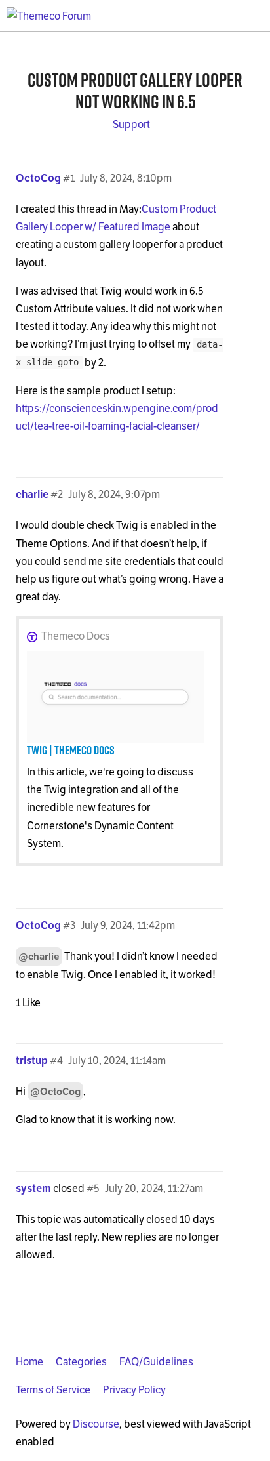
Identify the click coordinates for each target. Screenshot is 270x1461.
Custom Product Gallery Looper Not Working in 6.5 (135, 91)
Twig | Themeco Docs (71, 749)
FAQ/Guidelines (156, 1361)
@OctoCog (55, 1091)
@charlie (39, 956)
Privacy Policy (134, 1390)
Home (29, 1361)
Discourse (96, 1424)
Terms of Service (53, 1390)
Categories (81, 1361)
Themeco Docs (75, 636)
